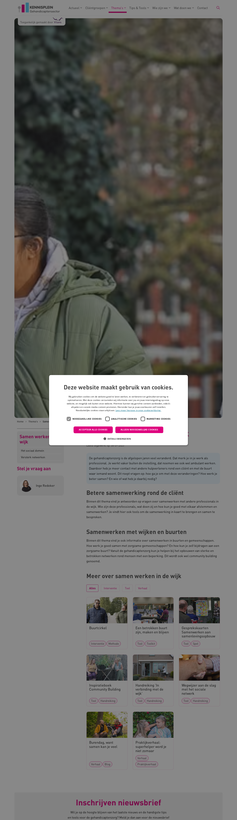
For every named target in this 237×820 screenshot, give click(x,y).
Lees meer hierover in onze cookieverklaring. (138, 410)
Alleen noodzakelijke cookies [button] (139, 429)
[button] (118, 438)
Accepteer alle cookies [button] (93, 429)
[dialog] (118, 410)
